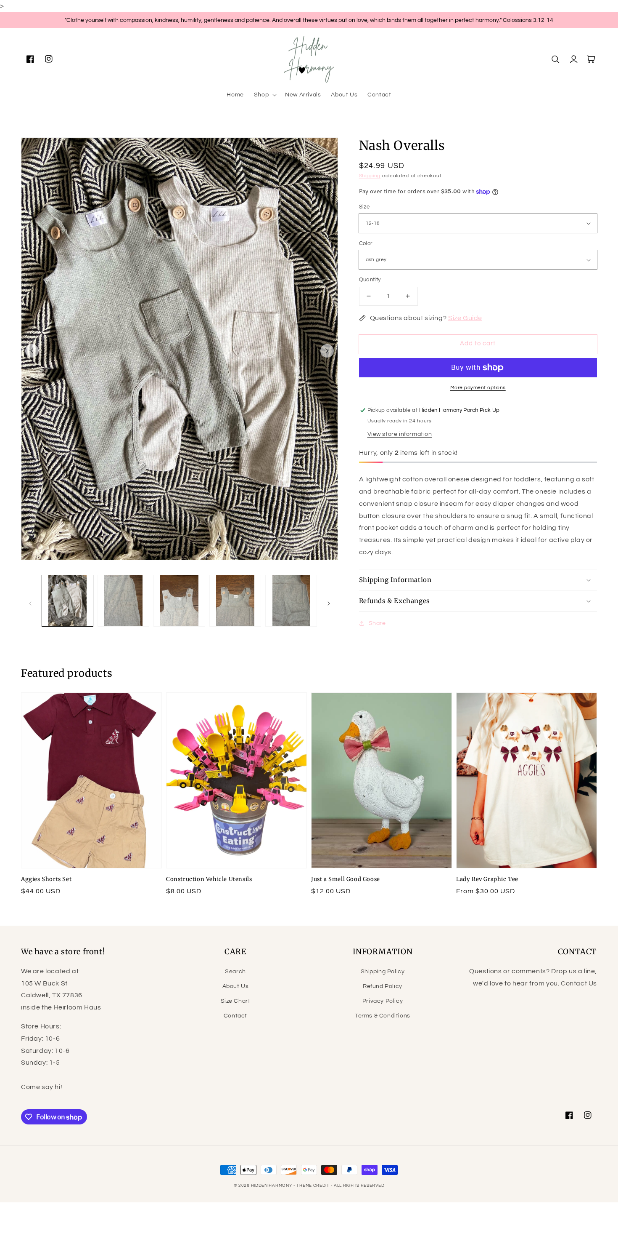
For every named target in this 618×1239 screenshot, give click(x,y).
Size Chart (236, 1001)
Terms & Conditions (382, 1016)
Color (365, 243)
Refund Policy (382, 986)
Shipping (370, 176)
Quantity (370, 280)
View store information (399, 434)
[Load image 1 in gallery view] (67, 601)
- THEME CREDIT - (313, 1185)
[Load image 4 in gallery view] (235, 601)
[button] (264, 95)
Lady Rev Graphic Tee (487, 879)
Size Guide (465, 318)
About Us (235, 986)
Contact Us (579, 983)
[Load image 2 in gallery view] (123, 601)
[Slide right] (327, 351)
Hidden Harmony (271, 1185)
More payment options (478, 387)
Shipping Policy (383, 972)
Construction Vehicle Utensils (209, 879)
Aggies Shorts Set (46, 879)
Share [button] (377, 623)
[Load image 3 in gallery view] (179, 601)
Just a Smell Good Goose (345, 879)
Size (364, 207)
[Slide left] (32, 351)
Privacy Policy (382, 1001)
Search (235, 972)
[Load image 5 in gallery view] (291, 601)
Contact (235, 1016)
